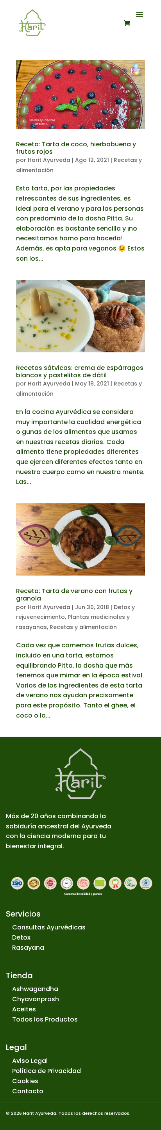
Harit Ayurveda (49, 160)
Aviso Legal (30, 1060)
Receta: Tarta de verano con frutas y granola (74, 594)
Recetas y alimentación (83, 627)
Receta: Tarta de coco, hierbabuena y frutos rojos (76, 148)
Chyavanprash (35, 999)
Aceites (24, 1009)
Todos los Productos (45, 1019)
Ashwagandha (35, 988)
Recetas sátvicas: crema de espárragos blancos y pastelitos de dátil (79, 371)
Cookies (25, 1081)
